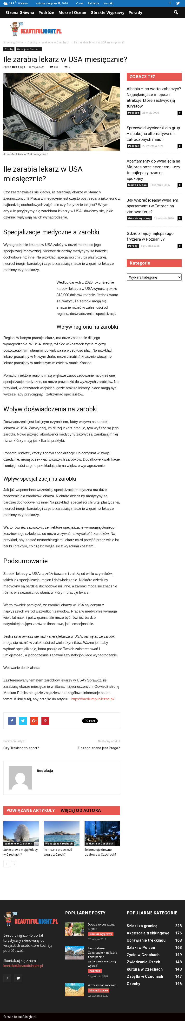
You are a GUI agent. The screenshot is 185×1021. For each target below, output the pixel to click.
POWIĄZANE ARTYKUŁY (30, 810)
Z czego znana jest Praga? (98, 748)
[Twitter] (178, 3)
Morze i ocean (72, 12)
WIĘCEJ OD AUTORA (81, 810)
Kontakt (108, 3)
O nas (79, 3)
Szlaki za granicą (142, 926)
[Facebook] (170, 3)
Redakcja (19, 66)
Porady (135, 12)
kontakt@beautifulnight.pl (23, 965)
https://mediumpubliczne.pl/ (92, 699)
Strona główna (20, 12)
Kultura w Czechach (145, 969)
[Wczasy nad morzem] (74, 989)
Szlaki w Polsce (141, 947)
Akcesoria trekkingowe (148, 933)
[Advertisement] (125, 29)
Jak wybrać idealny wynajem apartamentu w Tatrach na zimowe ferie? (152, 206)
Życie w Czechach (143, 955)
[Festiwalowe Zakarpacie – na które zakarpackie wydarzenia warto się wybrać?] (74, 953)
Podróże (46, 12)
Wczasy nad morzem (102, 985)
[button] (176, 12)
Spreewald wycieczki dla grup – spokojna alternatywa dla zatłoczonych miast (153, 133)
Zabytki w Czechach (145, 976)
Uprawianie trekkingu (146, 940)
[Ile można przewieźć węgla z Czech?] (61, 833)
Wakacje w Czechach (28, 49)
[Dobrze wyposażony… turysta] (74, 929)
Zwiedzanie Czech (143, 962)
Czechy (9, 49)
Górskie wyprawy (107, 12)
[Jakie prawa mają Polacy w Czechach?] (21, 833)
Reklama (93, 3)
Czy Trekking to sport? (21, 748)
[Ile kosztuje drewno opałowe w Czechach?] (102, 833)
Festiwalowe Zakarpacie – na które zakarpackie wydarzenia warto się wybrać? (102, 957)
